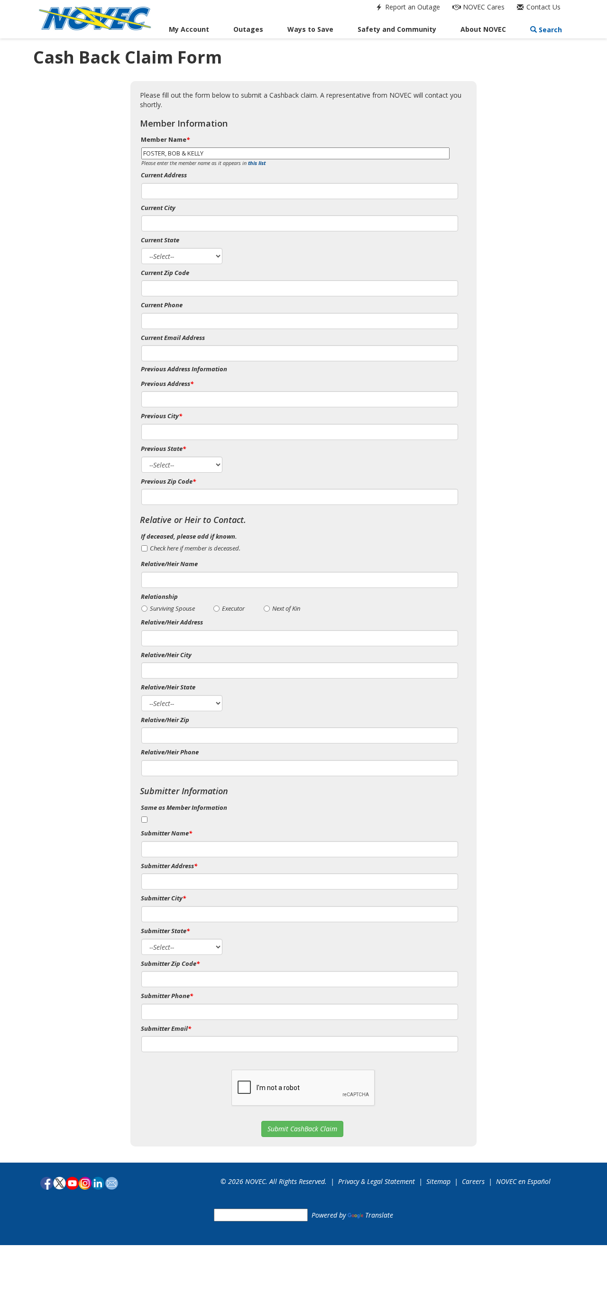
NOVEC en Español (523, 1181)
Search (549, 29)
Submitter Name (166, 833)
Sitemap (438, 1181)
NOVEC (483, 6)
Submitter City (163, 898)
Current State (160, 240)
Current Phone (162, 305)
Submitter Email (166, 1028)
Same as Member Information (184, 807)
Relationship (159, 596)
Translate (379, 1215)
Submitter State (165, 930)
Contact (542, 6)
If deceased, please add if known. (189, 536)
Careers (473, 1181)
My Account (189, 29)
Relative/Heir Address (172, 622)
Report (411, 6)
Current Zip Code (165, 272)
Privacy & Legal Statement (376, 1181)
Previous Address (167, 383)
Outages (248, 29)
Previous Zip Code (168, 481)
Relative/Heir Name (169, 563)
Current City (158, 207)
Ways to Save (310, 29)
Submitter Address (169, 866)
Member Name (165, 139)
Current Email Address (173, 337)
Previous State (163, 448)
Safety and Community (397, 29)
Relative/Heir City (166, 655)
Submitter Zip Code (170, 963)
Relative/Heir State (168, 687)
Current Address (164, 175)
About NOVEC (483, 29)
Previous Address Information (184, 369)
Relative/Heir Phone (170, 752)
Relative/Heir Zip (165, 719)
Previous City (161, 416)
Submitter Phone (167, 995)
